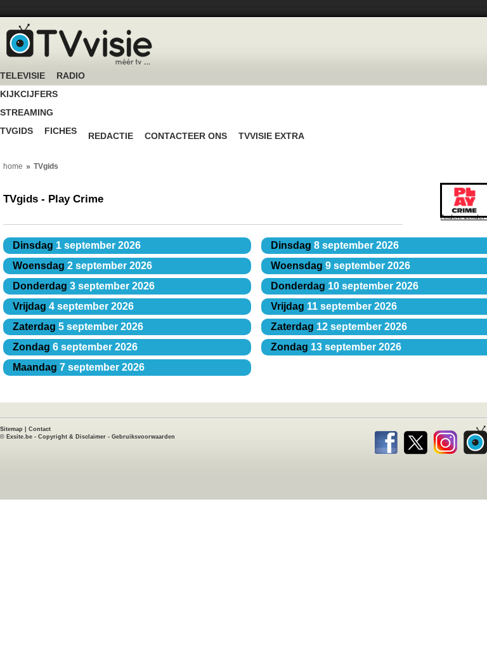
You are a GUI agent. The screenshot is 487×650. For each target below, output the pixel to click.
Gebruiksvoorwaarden (143, 437)
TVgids (16, 131)
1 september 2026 (77, 245)
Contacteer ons (186, 136)
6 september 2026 (75, 347)
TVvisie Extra (271, 136)
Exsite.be (19, 437)
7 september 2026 (79, 367)
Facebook (386, 439)
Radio (70, 76)
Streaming (26, 112)
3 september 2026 (84, 286)
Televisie (22, 76)
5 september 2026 (78, 326)
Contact (40, 429)
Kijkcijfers (29, 94)
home (13, 166)
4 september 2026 (73, 306)
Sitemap (11, 429)
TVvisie (475, 439)
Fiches (60, 131)
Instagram (445, 439)
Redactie (110, 136)
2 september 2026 (82, 265)
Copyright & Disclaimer (72, 437)
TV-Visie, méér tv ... (79, 44)
